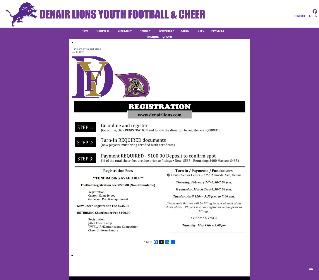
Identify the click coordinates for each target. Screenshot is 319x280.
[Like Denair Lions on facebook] (315, 11)
